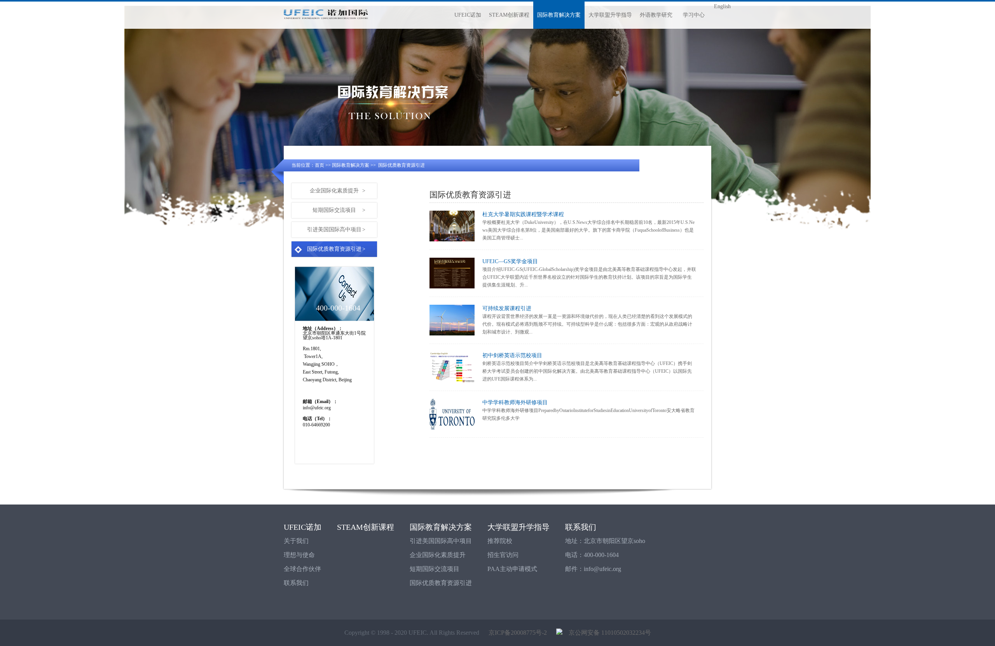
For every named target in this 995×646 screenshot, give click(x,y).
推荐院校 (499, 541)
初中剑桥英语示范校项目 (512, 355)
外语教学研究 (656, 15)
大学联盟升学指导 (610, 15)
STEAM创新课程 (509, 15)
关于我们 (296, 541)
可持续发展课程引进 (506, 308)
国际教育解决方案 (559, 15)
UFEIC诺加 (467, 15)
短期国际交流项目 (338, 210)
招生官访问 (502, 555)
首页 (319, 165)
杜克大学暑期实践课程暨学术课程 (523, 214)
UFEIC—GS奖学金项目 (510, 261)
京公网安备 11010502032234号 (606, 632)
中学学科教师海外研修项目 (515, 402)
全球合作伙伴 (302, 569)
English (722, 6)
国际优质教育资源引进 (401, 165)
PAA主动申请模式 (512, 569)
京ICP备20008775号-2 (518, 632)
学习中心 (694, 15)
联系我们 (296, 583)
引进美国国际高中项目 (336, 229)
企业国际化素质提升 (337, 191)
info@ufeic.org (602, 569)
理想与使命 (299, 555)
